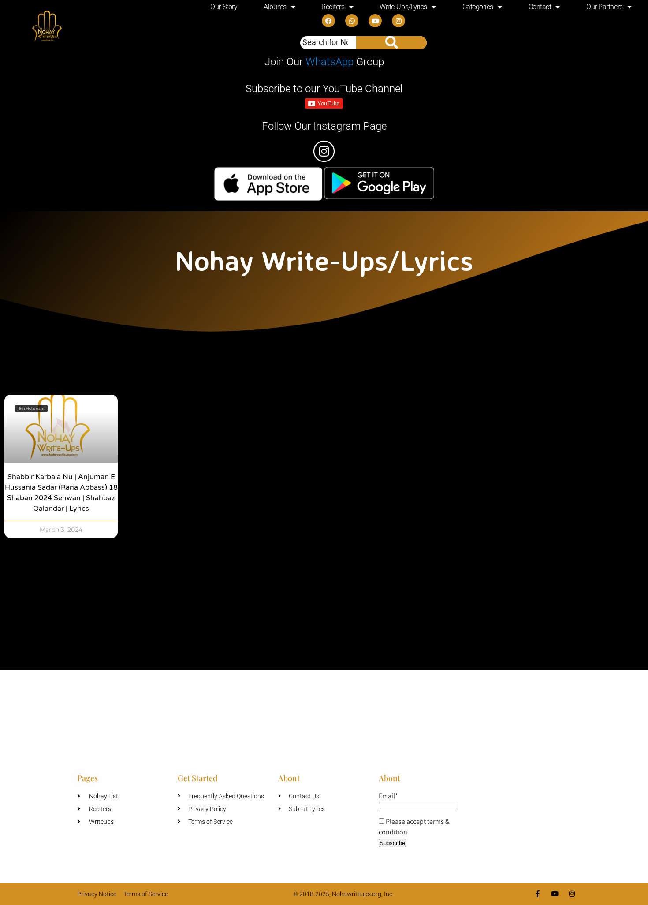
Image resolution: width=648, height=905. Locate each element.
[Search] (391, 42)
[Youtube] (375, 20)
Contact (540, 7)
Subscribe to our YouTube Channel (324, 88)
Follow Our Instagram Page (324, 126)
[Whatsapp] (351, 20)
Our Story (223, 7)
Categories (478, 7)
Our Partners (604, 7)
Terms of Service (145, 894)
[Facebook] (328, 20)
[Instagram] (398, 20)
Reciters (332, 7)
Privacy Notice (96, 894)
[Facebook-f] (537, 893)
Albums (275, 7)
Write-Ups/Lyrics (403, 7)
